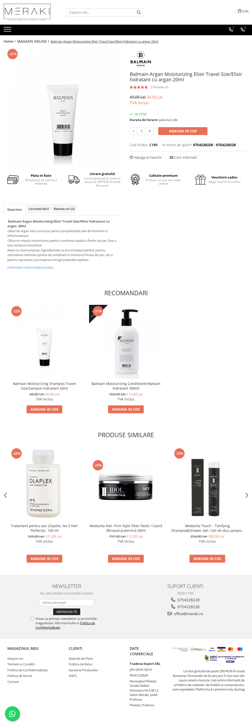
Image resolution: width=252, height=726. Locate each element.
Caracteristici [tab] (39, 209)
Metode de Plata (81, 658)
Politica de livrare (19, 676)
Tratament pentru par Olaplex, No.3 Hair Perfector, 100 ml (44, 528)
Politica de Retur (81, 664)
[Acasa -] (28, 12)
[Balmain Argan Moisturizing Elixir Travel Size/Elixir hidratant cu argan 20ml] (63, 107)
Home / (10, 41)
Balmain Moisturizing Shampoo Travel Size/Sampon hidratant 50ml (44, 386)
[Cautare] (138, 12)
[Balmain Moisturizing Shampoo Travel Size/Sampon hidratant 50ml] (44, 342)
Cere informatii (185, 157)
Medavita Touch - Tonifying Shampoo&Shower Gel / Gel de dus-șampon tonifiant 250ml (207, 528)
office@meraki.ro (188, 613)
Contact (13, 681)
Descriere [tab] (14, 209)
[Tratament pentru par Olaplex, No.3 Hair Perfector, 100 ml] (44, 484)
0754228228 (188, 599)
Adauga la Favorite (147, 157)
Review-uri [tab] (64, 209)
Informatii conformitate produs (30, 267)
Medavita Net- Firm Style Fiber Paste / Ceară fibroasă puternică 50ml (126, 528)
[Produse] (8, 31)
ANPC (73, 676)
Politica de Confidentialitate (27, 670)
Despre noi (15, 658)
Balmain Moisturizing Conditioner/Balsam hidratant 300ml (126, 386)
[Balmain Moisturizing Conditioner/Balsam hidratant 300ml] (126, 342)
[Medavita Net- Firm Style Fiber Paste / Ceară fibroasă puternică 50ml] (126, 484)
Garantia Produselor (83, 670)
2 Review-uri (159, 87)
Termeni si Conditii (20, 664)
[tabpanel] (63, 107)
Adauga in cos (183, 131)
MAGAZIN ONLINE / (33, 41)
